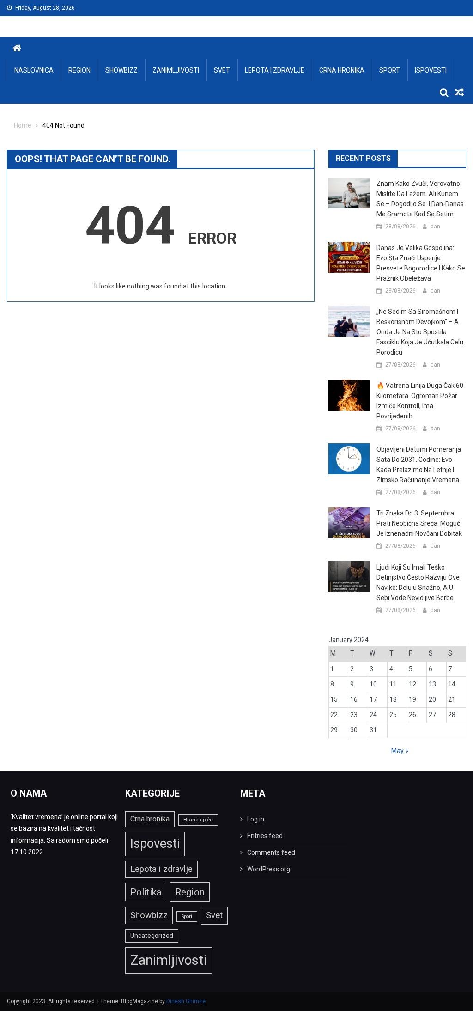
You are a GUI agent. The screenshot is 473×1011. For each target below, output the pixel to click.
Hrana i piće (198, 819)
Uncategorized (151, 935)
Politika (145, 892)
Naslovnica (34, 70)
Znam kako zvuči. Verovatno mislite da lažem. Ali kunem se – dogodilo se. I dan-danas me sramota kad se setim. (420, 199)
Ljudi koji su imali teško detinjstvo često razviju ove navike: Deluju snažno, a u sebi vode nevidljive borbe (418, 582)
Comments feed (271, 852)
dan (435, 226)
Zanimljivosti (175, 70)
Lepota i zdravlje (274, 70)
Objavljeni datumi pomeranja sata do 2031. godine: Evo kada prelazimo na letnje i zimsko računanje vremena (418, 465)
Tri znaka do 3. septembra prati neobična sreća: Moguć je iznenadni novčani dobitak (419, 523)
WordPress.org (268, 869)
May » (399, 750)
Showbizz (121, 70)
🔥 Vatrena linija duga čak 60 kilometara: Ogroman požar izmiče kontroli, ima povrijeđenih (419, 401)
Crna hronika (341, 70)
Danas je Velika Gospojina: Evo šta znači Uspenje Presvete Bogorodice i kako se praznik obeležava (420, 263)
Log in (255, 819)
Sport (389, 70)
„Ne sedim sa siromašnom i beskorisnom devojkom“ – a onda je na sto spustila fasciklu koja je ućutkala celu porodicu (419, 332)
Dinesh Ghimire (186, 1001)
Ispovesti (431, 70)
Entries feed (265, 835)
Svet (222, 70)
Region (79, 70)
